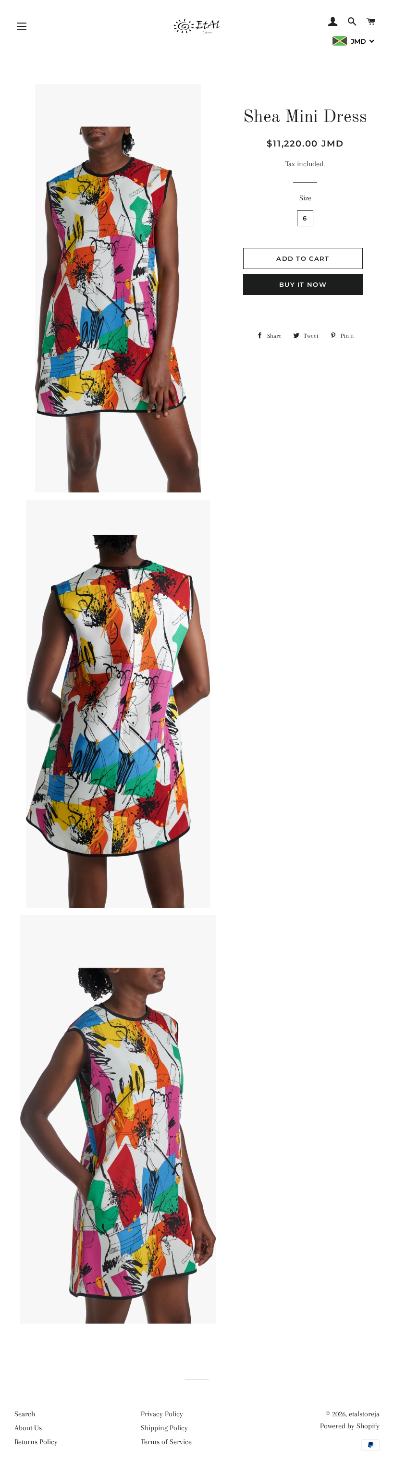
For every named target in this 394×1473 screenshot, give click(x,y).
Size (305, 198)
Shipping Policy (164, 1428)
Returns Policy (36, 1441)
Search (24, 1414)
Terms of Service (166, 1441)
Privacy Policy (162, 1414)
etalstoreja (364, 1414)
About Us (28, 1428)
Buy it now (303, 284)
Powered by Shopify (350, 1426)
